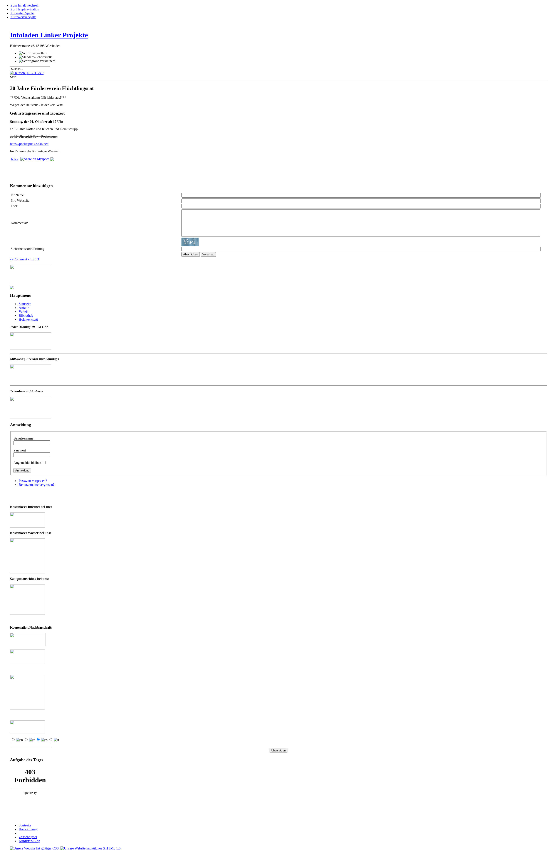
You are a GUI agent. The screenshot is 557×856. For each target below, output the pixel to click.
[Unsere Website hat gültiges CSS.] (35, 848)
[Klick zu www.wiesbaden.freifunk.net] (27, 526)
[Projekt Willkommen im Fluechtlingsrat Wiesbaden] (27, 662)
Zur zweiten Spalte (23, 17)
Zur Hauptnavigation (24, 9)
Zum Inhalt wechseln (24, 5)
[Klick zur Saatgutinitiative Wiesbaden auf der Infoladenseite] (27, 613)
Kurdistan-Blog (29, 841)
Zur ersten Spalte (22, 13)
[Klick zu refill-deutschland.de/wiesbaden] (27, 572)
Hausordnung (28, 829)
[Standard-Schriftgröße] (35, 57)
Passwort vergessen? (33, 481)
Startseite (25, 825)
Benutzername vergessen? (36, 484)
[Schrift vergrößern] (33, 53)
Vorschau (208, 254)
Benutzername (23, 438)
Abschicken (190, 254)
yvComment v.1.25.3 (24, 259)
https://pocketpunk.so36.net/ (29, 144)
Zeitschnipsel (28, 837)
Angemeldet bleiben (27, 463)
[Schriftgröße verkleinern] (37, 61)
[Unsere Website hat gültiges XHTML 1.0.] (90, 848)
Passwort (19, 450)
